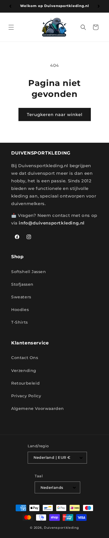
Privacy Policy (26, 395)
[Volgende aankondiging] (99, 6)
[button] (11, 27)
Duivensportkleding (61, 528)
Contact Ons (24, 357)
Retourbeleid (25, 383)
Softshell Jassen (28, 271)
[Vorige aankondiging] (10, 6)
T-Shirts (19, 322)
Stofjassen (22, 284)
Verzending (23, 370)
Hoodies (20, 309)
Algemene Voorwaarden (37, 408)
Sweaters (21, 296)
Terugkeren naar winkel (54, 114)
